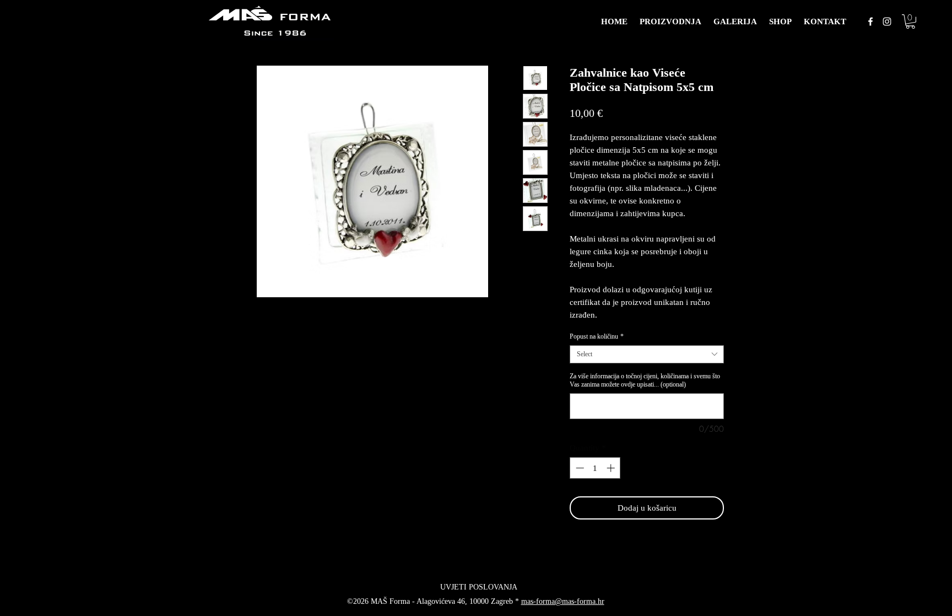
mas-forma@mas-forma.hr (562, 601)
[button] (910, 21)
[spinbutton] (595, 468)
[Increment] (611, 468)
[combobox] (647, 354)
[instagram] (886, 21)
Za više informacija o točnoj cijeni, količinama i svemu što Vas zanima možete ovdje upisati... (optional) (645, 380)
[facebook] (870, 21)
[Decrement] (578, 468)
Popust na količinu (597, 336)
